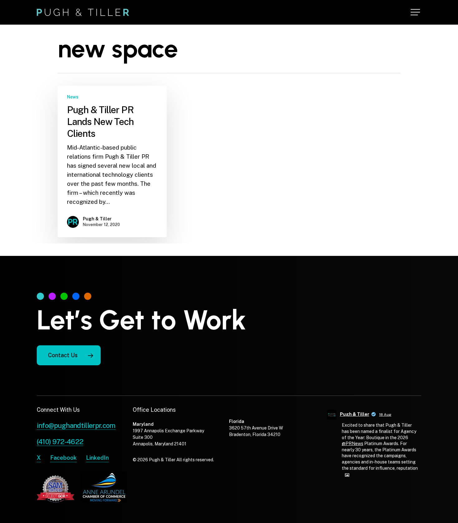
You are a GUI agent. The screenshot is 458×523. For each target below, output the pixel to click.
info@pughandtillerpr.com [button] (76, 425)
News (73, 96)
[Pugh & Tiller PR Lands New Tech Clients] (112, 161)
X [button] (39, 457)
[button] (416, 12)
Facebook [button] (63, 457)
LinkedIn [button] (97, 457)
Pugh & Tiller (97, 218)
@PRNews (352, 443)
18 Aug (385, 414)
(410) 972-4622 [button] (60, 442)
